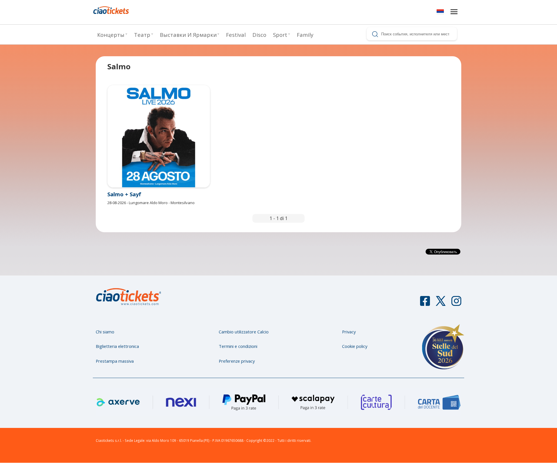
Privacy (349, 332)
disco (259, 34)
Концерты (110, 34)
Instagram (456, 303)
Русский (440, 13)
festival (236, 34)
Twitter (441, 303)
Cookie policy (354, 346)
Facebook (425, 303)
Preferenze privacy (237, 361)
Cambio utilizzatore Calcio (244, 332)
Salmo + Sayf (124, 194)
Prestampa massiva (115, 361)
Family (305, 34)
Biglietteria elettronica (117, 346)
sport (280, 34)
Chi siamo (105, 332)
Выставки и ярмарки (188, 34)
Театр (142, 34)
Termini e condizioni (238, 346)
